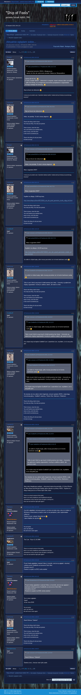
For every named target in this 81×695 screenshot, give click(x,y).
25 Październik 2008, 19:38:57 (31, 648)
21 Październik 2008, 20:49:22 (31, 536)
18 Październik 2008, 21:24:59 (31, 313)
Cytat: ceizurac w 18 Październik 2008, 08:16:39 (39, 149)
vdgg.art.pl (53, 24)
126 (34, 52)
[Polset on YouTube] (7, 76)
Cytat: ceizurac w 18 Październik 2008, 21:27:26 (39, 428)
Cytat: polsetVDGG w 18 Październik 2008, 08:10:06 (41, 106)
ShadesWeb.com (17, 693)
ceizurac (10, 103)
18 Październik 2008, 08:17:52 (31, 145)
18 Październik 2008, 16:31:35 (31, 229)
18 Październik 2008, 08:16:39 (31, 102)
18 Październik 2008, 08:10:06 (31, 57)
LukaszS (10, 424)
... (21, 52)
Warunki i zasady (67, 691)
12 (30, 52)
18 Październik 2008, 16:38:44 (31, 266)
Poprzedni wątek (58, 46)
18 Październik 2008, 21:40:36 (31, 424)
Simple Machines (17, 691)
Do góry (8, 668)
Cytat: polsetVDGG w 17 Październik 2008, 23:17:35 (42, 66)
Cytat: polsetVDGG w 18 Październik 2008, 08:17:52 (41, 186)
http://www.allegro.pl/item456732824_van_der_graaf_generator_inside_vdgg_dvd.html (48, 200)
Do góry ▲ (74, 691)
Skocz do (48, 679)
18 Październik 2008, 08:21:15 (31, 182)
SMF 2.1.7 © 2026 (8, 691)
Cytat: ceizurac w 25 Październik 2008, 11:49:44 (39, 652)
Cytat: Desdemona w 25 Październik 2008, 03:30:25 (40, 580)
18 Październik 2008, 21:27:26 (31, 350)
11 (28, 52)
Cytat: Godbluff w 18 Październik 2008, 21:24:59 (39, 354)
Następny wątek (70, 46)
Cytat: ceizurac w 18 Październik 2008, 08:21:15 (39, 233)
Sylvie (72, 35)
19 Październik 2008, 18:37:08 (31, 507)
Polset (9, 57)
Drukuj (72, 52)
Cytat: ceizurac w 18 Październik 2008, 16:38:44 (39, 317)
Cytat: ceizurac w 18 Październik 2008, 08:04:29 (39, 61)
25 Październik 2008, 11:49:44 (31, 617)
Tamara (9, 507)
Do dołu (8, 52)
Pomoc (60, 691)
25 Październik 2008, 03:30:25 (31, 560)
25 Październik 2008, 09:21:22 (31, 576)
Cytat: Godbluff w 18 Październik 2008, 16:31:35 (39, 270)
